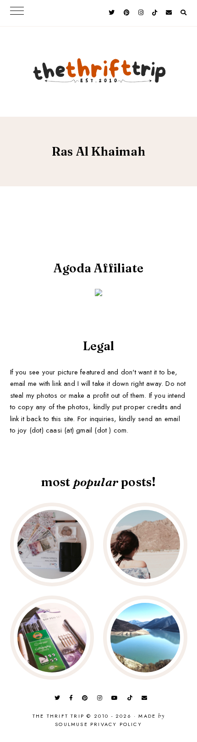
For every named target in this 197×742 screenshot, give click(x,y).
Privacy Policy (116, 724)
